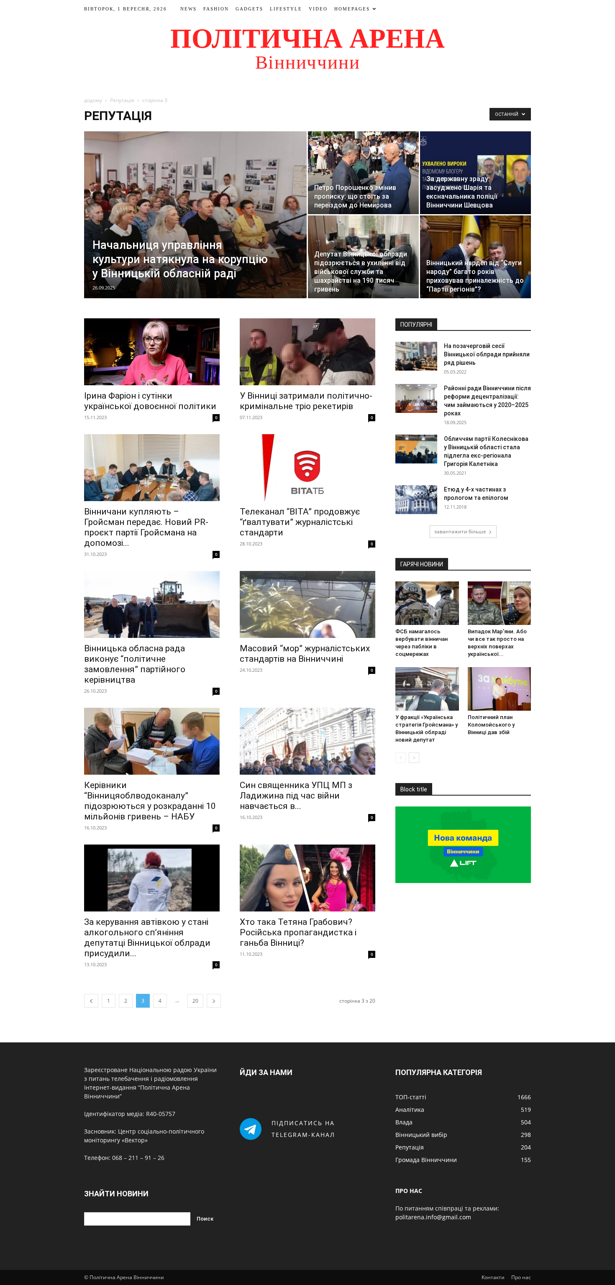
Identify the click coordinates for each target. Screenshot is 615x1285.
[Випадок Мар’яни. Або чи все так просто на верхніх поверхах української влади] (499, 603)
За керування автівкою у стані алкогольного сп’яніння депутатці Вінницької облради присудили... (147, 937)
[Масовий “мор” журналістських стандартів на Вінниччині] (307, 604)
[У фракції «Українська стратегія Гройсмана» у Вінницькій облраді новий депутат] (427, 689)
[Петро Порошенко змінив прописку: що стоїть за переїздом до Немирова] (363, 172)
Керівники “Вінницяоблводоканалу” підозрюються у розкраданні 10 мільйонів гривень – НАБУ (150, 801)
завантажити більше (460, 531)
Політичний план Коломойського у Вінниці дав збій (491, 724)
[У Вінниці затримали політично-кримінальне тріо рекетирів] (307, 351)
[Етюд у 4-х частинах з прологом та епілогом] (416, 499)
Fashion (216, 8)
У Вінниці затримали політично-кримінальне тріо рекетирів (306, 401)
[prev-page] (91, 1001)
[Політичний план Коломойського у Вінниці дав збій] (499, 689)
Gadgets (249, 8)
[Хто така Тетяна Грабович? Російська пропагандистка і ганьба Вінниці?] (307, 878)
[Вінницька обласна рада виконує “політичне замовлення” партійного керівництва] (152, 604)
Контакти (493, 1277)
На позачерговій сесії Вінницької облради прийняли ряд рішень (487, 354)
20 (195, 1000)
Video (318, 8)
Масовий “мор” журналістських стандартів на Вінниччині (305, 653)
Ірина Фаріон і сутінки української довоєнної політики (150, 401)
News (188, 8)
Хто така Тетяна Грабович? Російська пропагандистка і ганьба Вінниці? (298, 932)
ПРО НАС (408, 1191)
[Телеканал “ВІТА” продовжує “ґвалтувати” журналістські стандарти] (307, 467)
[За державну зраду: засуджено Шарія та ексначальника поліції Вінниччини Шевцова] (475, 172)
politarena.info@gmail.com (433, 1217)
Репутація (122, 100)
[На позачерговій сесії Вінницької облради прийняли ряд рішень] (416, 356)
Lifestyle (286, 8)
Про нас (521, 1277)
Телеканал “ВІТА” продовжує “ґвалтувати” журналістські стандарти (300, 522)
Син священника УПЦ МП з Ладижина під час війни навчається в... (296, 795)
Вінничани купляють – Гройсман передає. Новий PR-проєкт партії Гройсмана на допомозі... (146, 527)
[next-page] (214, 1001)
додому (93, 100)
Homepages (352, 8)
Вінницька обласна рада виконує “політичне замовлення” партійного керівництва (134, 664)
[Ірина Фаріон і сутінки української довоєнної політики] (152, 351)
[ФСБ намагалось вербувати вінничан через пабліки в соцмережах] (427, 603)
